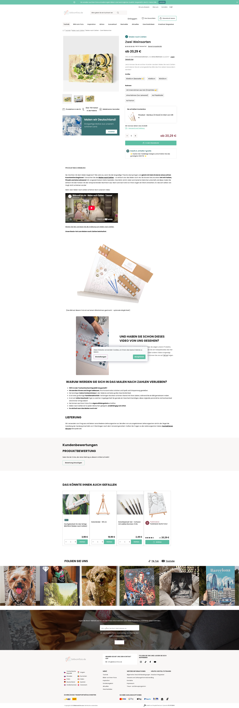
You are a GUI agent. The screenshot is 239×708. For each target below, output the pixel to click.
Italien (82, 679)
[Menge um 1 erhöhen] (135, 136)
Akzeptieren (139, 357)
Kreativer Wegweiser (157, 675)
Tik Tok (155, 561)
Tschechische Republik (71, 672)
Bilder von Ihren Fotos (110, 677)
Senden (119, 642)
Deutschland (71, 682)
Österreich (83, 685)
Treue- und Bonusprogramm (136, 686)
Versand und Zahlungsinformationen (139, 677)
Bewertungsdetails (155, 46)
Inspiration (106, 680)
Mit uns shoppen (144, 7)
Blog (152, 677)
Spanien (82, 682)
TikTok (165, 355)
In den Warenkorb (152, 143)
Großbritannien (72, 685)
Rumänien (83, 676)
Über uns (155, 7)
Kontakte (164, 7)
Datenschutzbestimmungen (118, 636)
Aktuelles (106, 686)
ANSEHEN (162, 2)
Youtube (170, 561)
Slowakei (69, 676)
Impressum (130, 683)
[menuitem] (66, 24)
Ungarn (82, 672)
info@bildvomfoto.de (115, 662)
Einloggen (132, 18)
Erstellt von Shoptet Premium (154, 705)
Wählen (82, 542)
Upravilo (169, 705)
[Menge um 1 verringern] (127, 136)
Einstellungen (100, 357)
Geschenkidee (107, 689)
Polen (68, 679)
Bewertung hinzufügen (73, 463)
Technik (105, 675)
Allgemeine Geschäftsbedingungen (138, 675)
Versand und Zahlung (136, 128)
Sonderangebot (108, 683)
